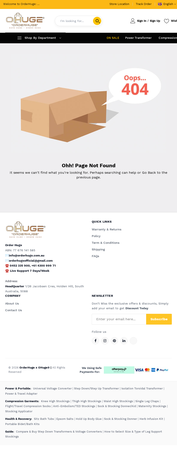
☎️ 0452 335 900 (17, 265)
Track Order (144, 4)
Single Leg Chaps (147, 401)
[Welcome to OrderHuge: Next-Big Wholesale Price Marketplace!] (25, 20)
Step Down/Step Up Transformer (96, 388)
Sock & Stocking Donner (120, 418)
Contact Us (13, 310)
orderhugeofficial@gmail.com (31, 260)
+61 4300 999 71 (44, 265)
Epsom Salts (64, 418)
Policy (96, 236)
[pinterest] (114, 340)
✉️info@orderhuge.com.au (24, 255)
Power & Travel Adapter (21, 393)
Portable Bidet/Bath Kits (22, 424)
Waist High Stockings (118, 401)
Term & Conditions (105, 242)
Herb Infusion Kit (151, 418)
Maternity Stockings (152, 406)
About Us (12, 303)
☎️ (7, 270)
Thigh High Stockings (86, 401)
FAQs (95, 256)
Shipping (98, 249)
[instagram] (105, 340)
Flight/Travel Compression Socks (28, 406)
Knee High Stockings (55, 401)
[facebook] (95, 340)
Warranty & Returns (106, 229)
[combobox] (78, 21)
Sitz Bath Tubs (44, 418)
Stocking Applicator (18, 411)
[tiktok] (133, 340)
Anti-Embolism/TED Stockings (74, 406)
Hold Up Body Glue (89, 418)
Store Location (119, 4)
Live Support (29, 270)
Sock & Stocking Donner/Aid (117, 406)
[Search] (97, 21)
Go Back (149, 172)
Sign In (141, 20)
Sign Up (155, 20)
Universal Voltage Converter (52, 388)
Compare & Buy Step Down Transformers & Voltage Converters (59, 431)
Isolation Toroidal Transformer (142, 388)
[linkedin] (124, 340)
